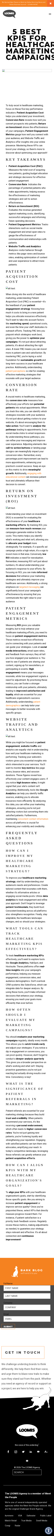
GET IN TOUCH (23, 1352)
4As (45, 1451)
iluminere (9, 1515)
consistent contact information (33, 819)
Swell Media (41, 1520)
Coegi (7, 1525)
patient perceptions (15, 371)
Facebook (8, 1451)
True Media (26, 1520)
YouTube (38, 1451)
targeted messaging (29, 587)
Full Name (8, 1283)
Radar (17, 1525)
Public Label (45, 1515)
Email (6, 1314)
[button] (49, 1531)
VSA (20, 1515)
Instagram (15, 1451)
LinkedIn (30, 1451)
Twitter (23, 1451)
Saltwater (31, 1515)
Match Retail (11, 1520)
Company (8, 1303)
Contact (27, 1460)
